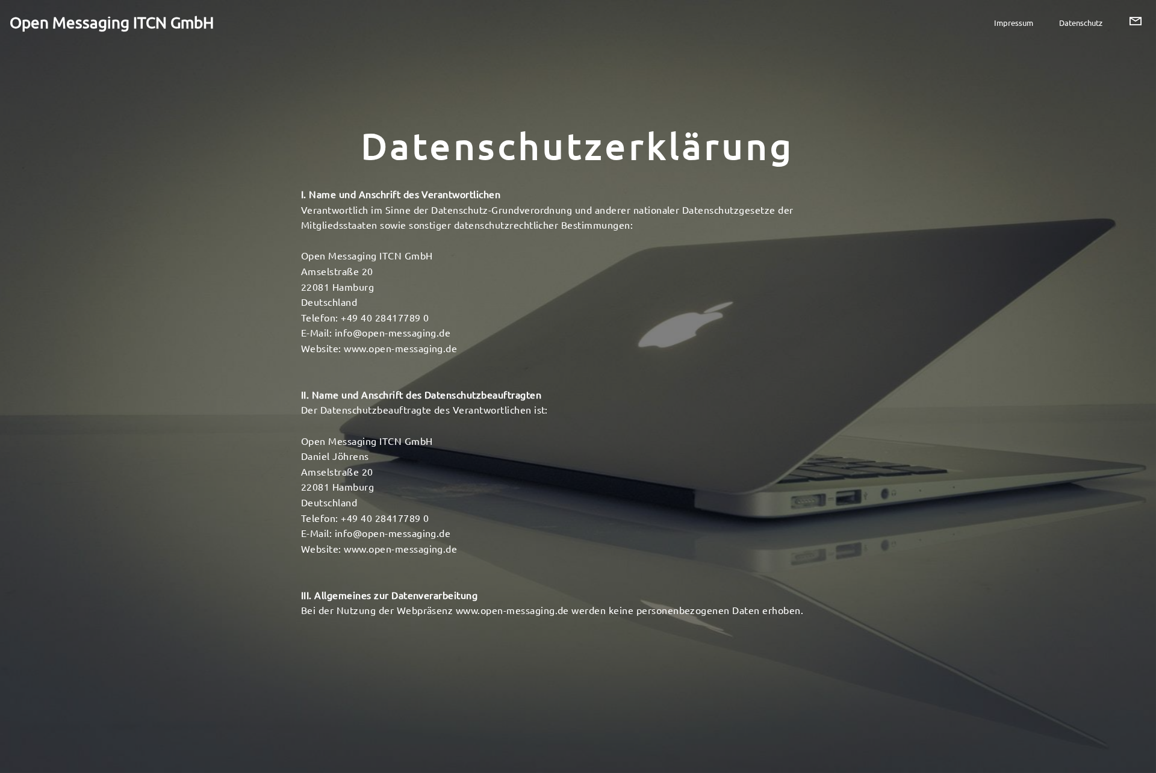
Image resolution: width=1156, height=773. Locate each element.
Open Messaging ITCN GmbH (112, 22)
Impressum (1013, 22)
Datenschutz (1080, 22)
